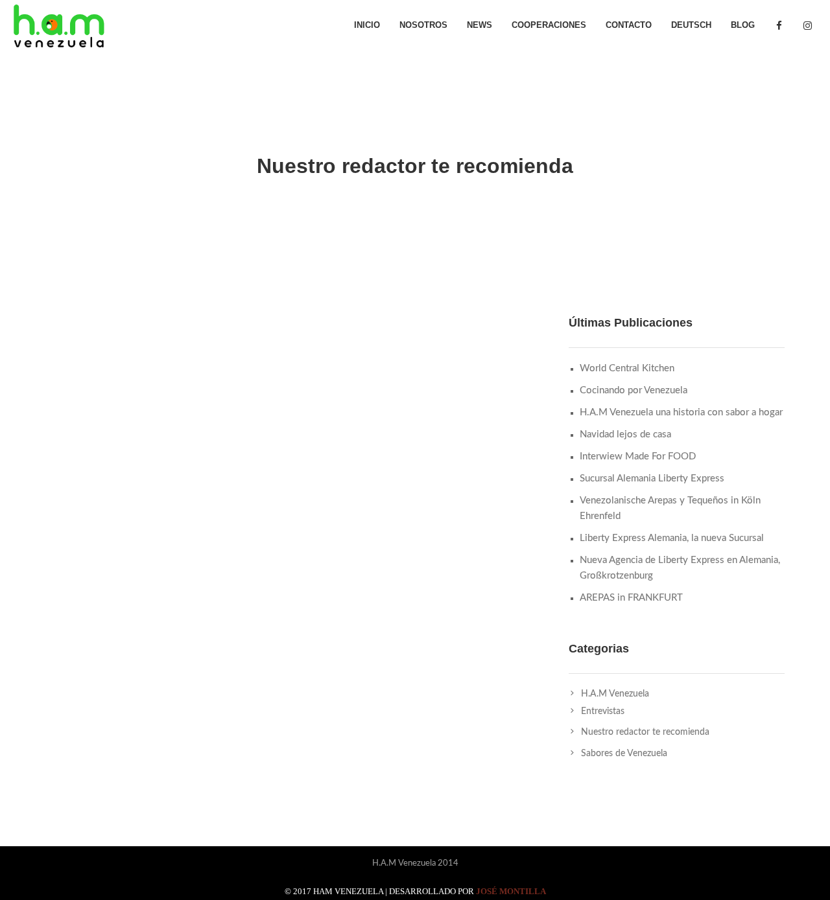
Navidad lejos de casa (625, 434)
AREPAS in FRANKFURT (631, 598)
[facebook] (779, 26)
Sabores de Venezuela (624, 753)
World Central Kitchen (627, 368)
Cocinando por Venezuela (633, 390)
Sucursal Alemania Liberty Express (652, 478)
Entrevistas (602, 711)
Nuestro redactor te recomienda (645, 732)
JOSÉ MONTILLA (511, 891)
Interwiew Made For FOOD (638, 456)
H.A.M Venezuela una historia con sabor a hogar (681, 412)
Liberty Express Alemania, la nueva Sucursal (672, 538)
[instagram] (807, 26)
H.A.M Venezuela (615, 693)
